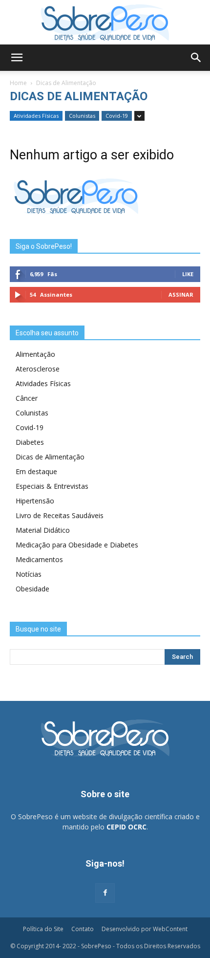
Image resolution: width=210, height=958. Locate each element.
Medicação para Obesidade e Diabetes (77, 544)
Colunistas (82, 115)
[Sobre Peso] (105, 22)
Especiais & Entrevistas (52, 486)
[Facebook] (105, 893)
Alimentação (35, 354)
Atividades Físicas (36, 115)
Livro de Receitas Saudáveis (60, 515)
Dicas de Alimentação (50, 456)
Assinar (180, 294)
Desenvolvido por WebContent (145, 929)
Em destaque (36, 471)
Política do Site (43, 929)
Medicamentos (39, 559)
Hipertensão (35, 500)
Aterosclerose (38, 368)
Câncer (27, 398)
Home (18, 83)
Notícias (29, 574)
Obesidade (32, 588)
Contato (82, 929)
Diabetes (30, 442)
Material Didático (43, 530)
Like (187, 274)
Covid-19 (116, 115)
